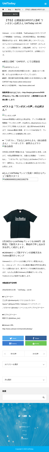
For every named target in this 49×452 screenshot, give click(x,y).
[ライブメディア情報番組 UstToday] (24, 409)
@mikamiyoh (13, 300)
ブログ (24, 435)
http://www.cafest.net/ (27, 85)
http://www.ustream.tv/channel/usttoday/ (17, 329)
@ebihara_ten (14, 318)
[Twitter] (19, 416)
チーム (24, 431)
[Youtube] (24, 416)
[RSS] (30, 416)
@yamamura (36, 123)
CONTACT (24, 439)
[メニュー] (45, 3)
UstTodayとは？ (24, 427)
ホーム (24, 423)
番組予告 (15, 14)
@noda (14, 308)
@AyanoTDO (14, 304)
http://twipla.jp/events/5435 (33, 92)
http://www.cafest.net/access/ (20, 82)
